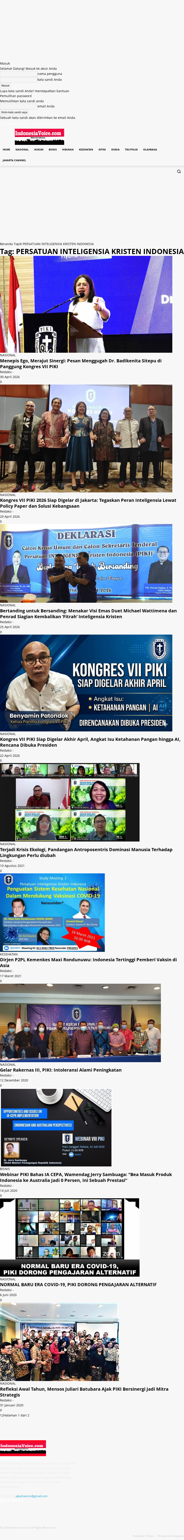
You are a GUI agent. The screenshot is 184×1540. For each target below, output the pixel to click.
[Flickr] (25, 1509)
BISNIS (5, 1169)
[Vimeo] (175, 123)
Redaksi (6, 372)
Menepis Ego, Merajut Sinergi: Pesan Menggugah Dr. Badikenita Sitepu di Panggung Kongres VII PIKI (81, 364)
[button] (178, 171)
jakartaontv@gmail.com (32, 1496)
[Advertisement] (92, 207)
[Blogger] (4, 1509)
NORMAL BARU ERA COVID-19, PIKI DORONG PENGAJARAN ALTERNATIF (78, 1284)
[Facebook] (156, 123)
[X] (169, 123)
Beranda (6, 244)
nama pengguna (49, 74)
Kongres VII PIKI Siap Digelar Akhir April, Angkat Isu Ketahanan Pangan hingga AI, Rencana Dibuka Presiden (90, 742)
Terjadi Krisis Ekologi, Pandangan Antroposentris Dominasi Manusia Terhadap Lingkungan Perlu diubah (86, 852)
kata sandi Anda (49, 79)
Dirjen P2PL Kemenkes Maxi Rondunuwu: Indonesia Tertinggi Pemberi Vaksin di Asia (88, 962)
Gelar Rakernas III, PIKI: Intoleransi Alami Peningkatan (61, 1070)
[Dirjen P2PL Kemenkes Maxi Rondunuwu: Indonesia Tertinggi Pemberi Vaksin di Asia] (52, 949)
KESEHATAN (9, 954)
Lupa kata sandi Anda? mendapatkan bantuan (34, 91)
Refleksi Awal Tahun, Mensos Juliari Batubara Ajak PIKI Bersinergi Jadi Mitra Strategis (84, 1392)
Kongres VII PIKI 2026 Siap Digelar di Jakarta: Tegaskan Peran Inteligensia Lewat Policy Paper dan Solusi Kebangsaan (88, 503)
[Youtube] (181, 123)
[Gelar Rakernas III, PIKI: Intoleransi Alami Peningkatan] (80, 1059)
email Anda (46, 106)
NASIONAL (8, 355)
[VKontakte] (46, 1509)
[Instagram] (162, 123)
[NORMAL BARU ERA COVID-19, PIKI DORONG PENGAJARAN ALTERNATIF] (70, 1274)
